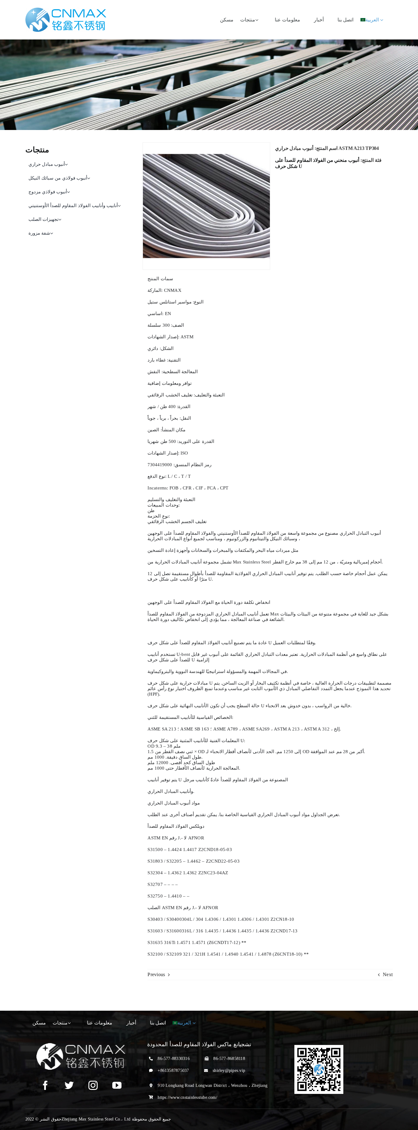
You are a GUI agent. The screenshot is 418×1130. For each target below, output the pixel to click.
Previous (156, 974)
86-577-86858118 (229, 1058)
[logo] (65, 10)
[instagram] (93, 1085)
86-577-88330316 (174, 1058)
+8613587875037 (173, 1070)
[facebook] (45, 1085)
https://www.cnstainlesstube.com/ (187, 1097)
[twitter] (69, 1085)
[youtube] (116, 1085)
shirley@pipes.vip (229, 1070)
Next (388, 974)
